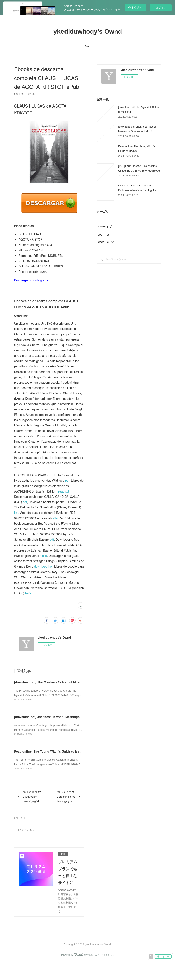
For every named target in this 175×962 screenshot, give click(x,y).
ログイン (160, 8)
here (28, 593)
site (55, 518)
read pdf (64, 491)
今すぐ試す (135, 7)
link (16, 512)
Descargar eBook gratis (31, 280)
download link (43, 566)
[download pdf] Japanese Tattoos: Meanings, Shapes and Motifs (61, 717)
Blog (87, 46)
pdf (67, 480)
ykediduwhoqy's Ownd (87, 31)
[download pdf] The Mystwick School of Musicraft (50, 682)
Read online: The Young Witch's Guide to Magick (50, 751)
